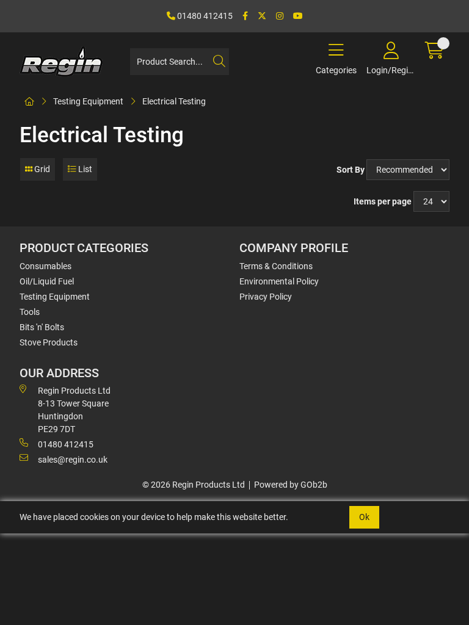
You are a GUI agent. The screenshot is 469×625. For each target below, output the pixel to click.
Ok (364, 517)
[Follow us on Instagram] (279, 16)
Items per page (383, 201)
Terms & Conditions (276, 266)
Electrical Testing (174, 101)
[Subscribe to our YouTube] (298, 16)
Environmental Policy (279, 281)
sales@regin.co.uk (72, 459)
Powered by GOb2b (290, 485)
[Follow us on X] (262, 16)
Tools (30, 312)
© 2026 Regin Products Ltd (193, 485)
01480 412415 (204, 16)
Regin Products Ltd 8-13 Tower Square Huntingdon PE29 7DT (74, 410)
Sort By (350, 170)
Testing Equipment (88, 101)
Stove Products (49, 342)
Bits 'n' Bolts (42, 327)
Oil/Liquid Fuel (47, 281)
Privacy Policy (265, 297)
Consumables (45, 266)
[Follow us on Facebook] (245, 16)
